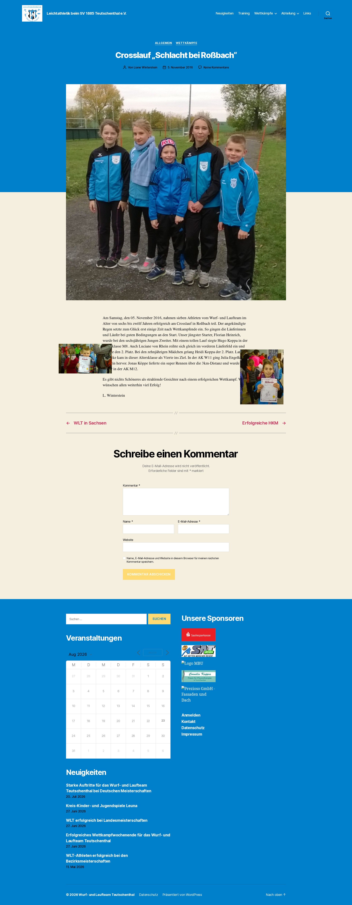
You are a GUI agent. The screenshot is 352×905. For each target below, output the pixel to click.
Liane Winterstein (145, 67)
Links (307, 13)
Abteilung (288, 13)
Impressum (192, 734)
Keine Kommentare (216, 67)
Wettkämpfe (263, 13)
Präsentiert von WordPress (182, 895)
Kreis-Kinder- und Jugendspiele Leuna (101, 805)
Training (244, 13)
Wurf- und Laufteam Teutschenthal (106, 895)
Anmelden (191, 715)
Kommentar (131, 485)
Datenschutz (193, 728)
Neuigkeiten (225, 13)
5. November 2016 (180, 67)
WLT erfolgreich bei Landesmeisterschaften (106, 820)
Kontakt (188, 721)
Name (128, 521)
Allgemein (163, 43)
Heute (153, 652)
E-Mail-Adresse (189, 521)
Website (128, 539)
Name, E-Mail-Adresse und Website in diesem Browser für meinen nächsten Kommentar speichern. (172, 560)
